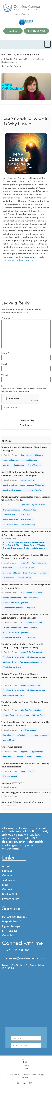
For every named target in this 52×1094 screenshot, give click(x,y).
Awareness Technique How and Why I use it (22, 802)
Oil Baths (43, 573)
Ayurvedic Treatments (11, 510)
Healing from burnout (12, 598)
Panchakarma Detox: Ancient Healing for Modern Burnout (25, 704)
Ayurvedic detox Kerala (30, 685)
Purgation (30, 608)
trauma (38, 757)
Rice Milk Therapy (10, 525)
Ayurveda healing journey (31, 652)
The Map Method (10, 776)
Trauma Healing (28, 525)
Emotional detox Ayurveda (31, 593)
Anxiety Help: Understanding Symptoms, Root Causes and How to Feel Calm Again (23, 474)
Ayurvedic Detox (38, 505)
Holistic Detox (24, 515)
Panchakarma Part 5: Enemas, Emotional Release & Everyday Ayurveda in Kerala (26, 556)
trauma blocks (8, 740)
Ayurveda (25, 505)
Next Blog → (26, 425)
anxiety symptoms (10, 485)
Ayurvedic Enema (39, 563)
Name (5, 353)
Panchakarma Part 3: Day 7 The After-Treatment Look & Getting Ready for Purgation (24, 616)
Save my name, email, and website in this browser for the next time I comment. (25, 390)
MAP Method (8, 735)
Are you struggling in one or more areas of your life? (26, 792)
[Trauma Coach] (21, 7)
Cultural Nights (9, 515)
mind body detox (31, 598)
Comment (7, 318)
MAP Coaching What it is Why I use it (20, 54)
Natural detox (8, 715)
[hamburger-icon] (47, 44)
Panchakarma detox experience (15, 603)
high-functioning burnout (13, 465)
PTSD (28, 757)
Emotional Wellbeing (11, 573)
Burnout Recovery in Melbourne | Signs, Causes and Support (24, 449)
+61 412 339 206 (17, 950)
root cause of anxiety (33, 490)
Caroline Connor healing (31, 710)
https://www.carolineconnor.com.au (20, 260)
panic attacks (8, 757)
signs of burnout (34, 465)
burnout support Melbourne (32, 455)
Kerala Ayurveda (29, 573)
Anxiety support (27, 480)
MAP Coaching (27, 771)
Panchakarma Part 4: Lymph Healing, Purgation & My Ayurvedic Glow (25, 586)
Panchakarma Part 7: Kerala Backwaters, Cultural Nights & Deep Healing (25, 498)
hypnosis (24, 751)
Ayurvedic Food (9, 568)
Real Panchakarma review (13, 695)
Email (4, 364)
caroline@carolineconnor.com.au (27, 958)
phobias (20, 757)
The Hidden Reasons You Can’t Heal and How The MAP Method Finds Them (25, 724)
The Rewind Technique (12, 747)
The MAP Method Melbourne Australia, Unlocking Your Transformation (25, 765)
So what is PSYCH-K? (12, 783)
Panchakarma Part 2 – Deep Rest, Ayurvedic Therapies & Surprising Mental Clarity (22, 646)
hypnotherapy (37, 751)
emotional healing (28, 730)
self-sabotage (22, 735)
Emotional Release (26, 568)
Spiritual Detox (38, 715)
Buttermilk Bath (29, 510)
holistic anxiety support (12, 490)
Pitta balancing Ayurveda (13, 608)
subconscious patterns (39, 735)
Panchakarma (26, 520)
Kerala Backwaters (10, 520)
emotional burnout (29, 460)
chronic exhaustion (10, 460)
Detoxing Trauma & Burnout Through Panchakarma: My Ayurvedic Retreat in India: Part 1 (25, 677)
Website (5, 375)
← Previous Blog (26, 420)
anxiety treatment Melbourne (32, 485)
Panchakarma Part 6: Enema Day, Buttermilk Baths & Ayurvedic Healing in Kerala (26, 533)
